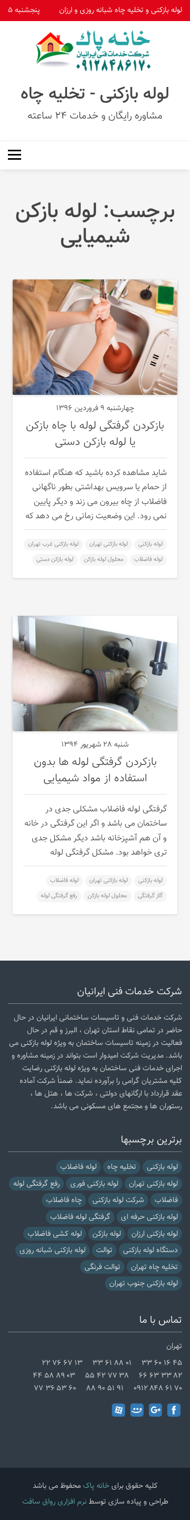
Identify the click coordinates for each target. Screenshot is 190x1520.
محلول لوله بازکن (104, 559)
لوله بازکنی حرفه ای (149, 1217)
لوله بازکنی (150, 544)
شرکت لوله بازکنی (118, 1200)
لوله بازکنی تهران (108, 544)
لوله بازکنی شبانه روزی (53, 1250)
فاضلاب (166, 1200)
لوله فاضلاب (148, 559)
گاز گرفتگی (150, 896)
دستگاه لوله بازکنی (150, 1250)
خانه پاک (96, 1486)
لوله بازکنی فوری (94, 1184)
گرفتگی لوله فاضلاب (80, 1217)
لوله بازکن (106, 1234)
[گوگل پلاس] (155, 1410)
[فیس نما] (137, 1410)
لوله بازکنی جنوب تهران (143, 1283)
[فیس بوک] (173, 1410)
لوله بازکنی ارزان (154, 1234)
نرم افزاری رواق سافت (54, 1502)
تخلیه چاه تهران (154, 1267)
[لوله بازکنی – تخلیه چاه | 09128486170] (95, 51)
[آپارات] (118, 1410)
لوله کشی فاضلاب (54, 1234)
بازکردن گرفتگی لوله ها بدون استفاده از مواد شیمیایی (95, 770)
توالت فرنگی (102, 1267)
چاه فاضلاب (64, 1200)
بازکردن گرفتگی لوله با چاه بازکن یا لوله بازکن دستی (95, 434)
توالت (104, 1250)
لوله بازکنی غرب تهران (53, 544)
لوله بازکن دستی (54, 559)
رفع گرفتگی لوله (59, 896)
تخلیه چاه (121, 1167)
